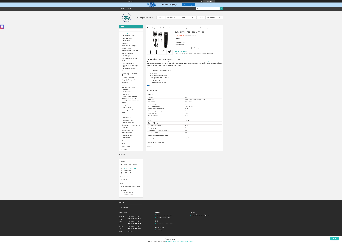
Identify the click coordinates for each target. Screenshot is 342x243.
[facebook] (148, 86)
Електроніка (125, 82)
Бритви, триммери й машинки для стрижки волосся (184, 28)
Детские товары (126, 127)
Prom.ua (180, 238)
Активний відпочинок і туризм (129, 45)
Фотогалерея (124, 149)
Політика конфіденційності (187, 241)
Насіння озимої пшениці (128, 63)
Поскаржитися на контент (172, 241)
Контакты (201, 17)
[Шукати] (221, 8)
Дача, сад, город (126, 56)
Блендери (124, 71)
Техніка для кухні (126, 91)
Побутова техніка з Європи (160, 28)
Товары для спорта (126, 117)
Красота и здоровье (127, 132)
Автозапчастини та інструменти (130, 50)
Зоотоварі (124, 85)
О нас (192, 17)
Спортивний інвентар (127, 53)
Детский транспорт (126, 107)
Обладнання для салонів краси (130, 58)
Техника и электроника (127, 120)
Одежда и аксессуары (127, 130)
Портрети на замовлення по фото (130, 66)
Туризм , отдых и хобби (127, 110)
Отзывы (123, 143)
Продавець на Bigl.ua (171, 239)
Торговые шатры (126, 115)
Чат (336, 238)
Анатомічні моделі (126, 48)
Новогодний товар (126, 105)
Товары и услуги (171, 17)
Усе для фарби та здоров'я (128, 80)
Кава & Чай (125, 43)
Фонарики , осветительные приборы (131, 125)
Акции (183, 17)
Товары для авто (126, 137)
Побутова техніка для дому (128, 68)
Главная (161, 17)
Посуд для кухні (126, 40)
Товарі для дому (126, 94)
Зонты (123, 112)
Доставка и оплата (212, 17)
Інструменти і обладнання (128, 77)
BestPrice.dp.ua (124, 207)
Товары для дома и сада (128, 122)
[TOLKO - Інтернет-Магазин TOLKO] (127, 17)
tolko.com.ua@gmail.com (129, 168)
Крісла (123, 61)
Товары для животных (127, 135)
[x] (149, 86)
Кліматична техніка (127, 38)
